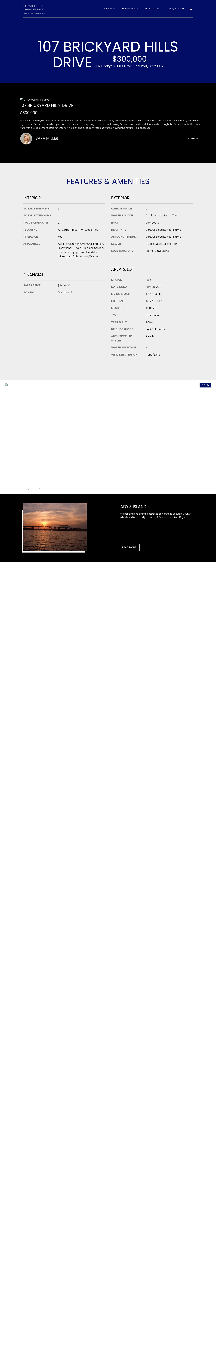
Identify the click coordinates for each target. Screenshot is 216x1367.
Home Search (130, 8)
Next (39, 488)
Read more (129, 547)
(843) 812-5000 (176, 8)
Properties (108, 8)
